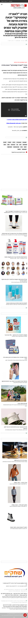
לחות (8, 144)
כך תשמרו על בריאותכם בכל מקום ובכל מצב (16, 211)
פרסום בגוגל (11, 615)
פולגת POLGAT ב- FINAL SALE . (19, 505)
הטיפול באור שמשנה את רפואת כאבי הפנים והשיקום (14, 381)
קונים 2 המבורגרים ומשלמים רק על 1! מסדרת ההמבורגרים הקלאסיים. (15, 461)
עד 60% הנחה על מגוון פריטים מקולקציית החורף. (18, 506)
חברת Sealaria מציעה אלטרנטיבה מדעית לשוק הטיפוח (15, 427)
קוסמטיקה (24, 149)
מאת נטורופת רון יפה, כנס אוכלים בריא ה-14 (19, 282)
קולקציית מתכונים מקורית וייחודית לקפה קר (19, 336)
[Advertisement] (14, 173)
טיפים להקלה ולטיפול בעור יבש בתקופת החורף (15, 257)
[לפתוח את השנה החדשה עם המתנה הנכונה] (14, 293)
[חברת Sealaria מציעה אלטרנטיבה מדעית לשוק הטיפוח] (14, 416)
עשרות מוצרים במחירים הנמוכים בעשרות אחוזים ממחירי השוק (16, 360)
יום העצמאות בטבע (22, 403)
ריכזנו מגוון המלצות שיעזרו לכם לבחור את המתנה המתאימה (16, 304)
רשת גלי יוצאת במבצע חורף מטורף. (18, 527)
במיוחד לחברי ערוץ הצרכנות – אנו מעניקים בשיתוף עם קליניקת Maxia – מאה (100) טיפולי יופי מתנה (14, 594)
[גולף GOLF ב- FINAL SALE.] (14, 472)
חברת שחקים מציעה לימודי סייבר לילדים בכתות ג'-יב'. (14, 584)
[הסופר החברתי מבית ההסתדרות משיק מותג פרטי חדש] (14, 347)
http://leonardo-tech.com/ (13, 123)
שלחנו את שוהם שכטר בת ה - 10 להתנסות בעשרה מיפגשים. (16, 586)
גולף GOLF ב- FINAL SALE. (20, 482)
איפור (5, 144)
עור (17, 144)
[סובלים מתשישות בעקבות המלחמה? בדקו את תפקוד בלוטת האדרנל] (14, 269)
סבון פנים (24, 142)
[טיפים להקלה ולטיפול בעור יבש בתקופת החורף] (14, 247)
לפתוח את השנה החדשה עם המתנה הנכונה (16, 303)
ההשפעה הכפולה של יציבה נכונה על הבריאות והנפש (14, 233)
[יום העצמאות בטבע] (14, 393)
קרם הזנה (13, 144)
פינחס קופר (9, 146)
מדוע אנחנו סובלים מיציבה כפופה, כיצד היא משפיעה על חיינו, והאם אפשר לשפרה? (14, 235)
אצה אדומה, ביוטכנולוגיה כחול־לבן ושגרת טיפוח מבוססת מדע (16, 429)
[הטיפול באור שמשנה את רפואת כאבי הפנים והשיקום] (14, 371)
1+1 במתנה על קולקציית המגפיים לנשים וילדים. (18, 528)
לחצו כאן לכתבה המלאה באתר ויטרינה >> (17, 119)
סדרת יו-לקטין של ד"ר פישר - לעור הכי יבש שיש (18, 258)
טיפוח (25, 146)
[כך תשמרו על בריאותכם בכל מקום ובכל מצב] (14, 201)
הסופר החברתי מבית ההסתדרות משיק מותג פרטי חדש (15, 358)
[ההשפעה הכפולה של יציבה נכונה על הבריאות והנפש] (14, 223)
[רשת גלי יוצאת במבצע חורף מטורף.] (14, 517)
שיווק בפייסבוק (6, 615)
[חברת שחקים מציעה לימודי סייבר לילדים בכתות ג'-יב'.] (14, 573)
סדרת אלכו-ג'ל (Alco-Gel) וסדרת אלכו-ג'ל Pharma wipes (15, 212)
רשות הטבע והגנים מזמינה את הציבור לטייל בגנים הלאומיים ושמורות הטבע (15, 405)
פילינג (14, 142)
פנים (20, 144)
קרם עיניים (19, 142)
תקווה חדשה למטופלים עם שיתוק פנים (20, 382)
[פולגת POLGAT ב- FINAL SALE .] (14, 494)
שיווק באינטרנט (16, 615)
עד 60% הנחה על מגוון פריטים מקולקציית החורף (18, 484)
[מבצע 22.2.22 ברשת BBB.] (14, 450)
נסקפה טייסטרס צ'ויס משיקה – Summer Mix (15, 335)
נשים (22, 146)
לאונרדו (9, 142)
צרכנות (19, 149)
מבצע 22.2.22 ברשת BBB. (20, 460)
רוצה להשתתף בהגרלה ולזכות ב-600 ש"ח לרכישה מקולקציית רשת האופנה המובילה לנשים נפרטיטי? (15, 605)
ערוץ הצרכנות (16, 146)
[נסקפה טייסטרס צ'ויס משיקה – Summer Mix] (14, 325)
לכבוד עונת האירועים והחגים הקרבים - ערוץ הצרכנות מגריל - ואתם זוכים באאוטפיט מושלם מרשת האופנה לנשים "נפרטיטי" (14, 608)
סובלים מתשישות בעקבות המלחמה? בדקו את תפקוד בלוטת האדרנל (14, 280)
